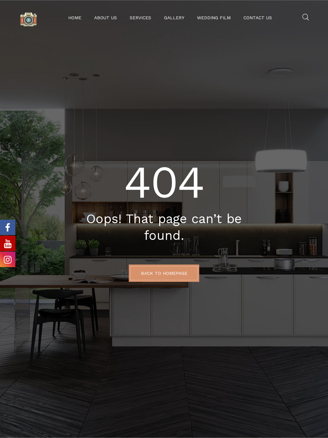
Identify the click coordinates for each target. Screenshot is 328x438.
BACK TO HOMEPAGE (164, 273)
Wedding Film (214, 17)
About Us (105, 17)
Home (74, 17)
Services (140, 17)
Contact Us (257, 17)
